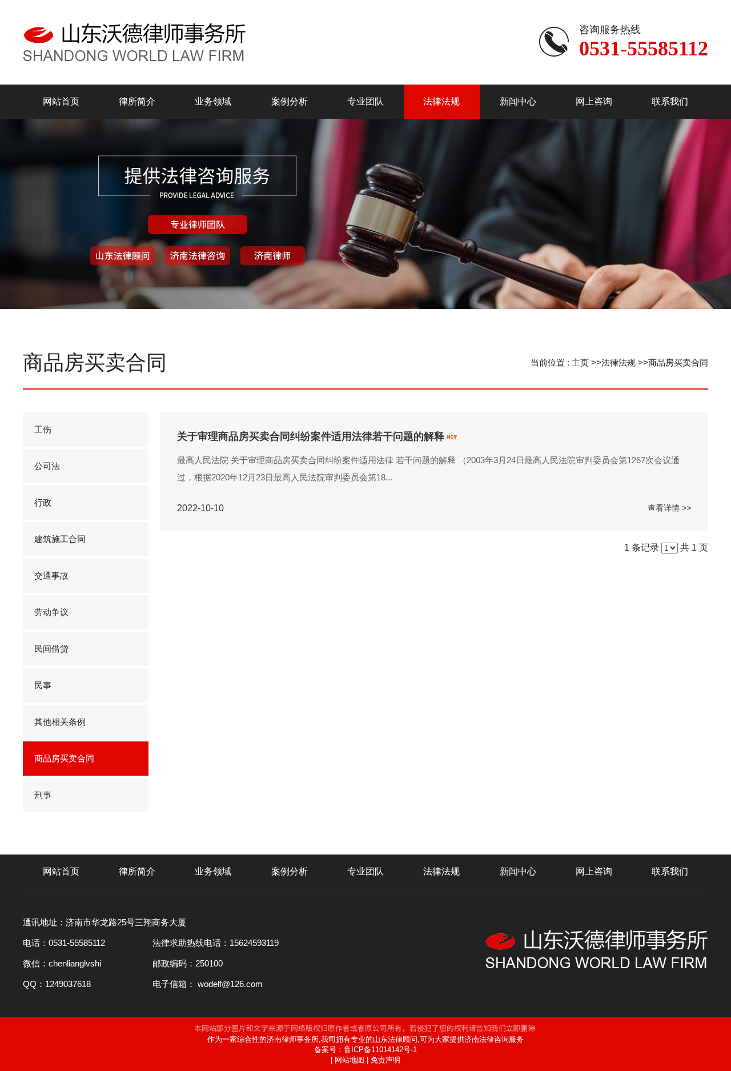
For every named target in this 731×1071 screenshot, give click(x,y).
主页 (580, 362)
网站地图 (349, 1060)
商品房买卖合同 (678, 362)
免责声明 (385, 1060)
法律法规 (618, 362)
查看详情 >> (669, 507)
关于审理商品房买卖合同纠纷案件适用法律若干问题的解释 (310, 436)
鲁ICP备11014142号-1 (380, 1049)
